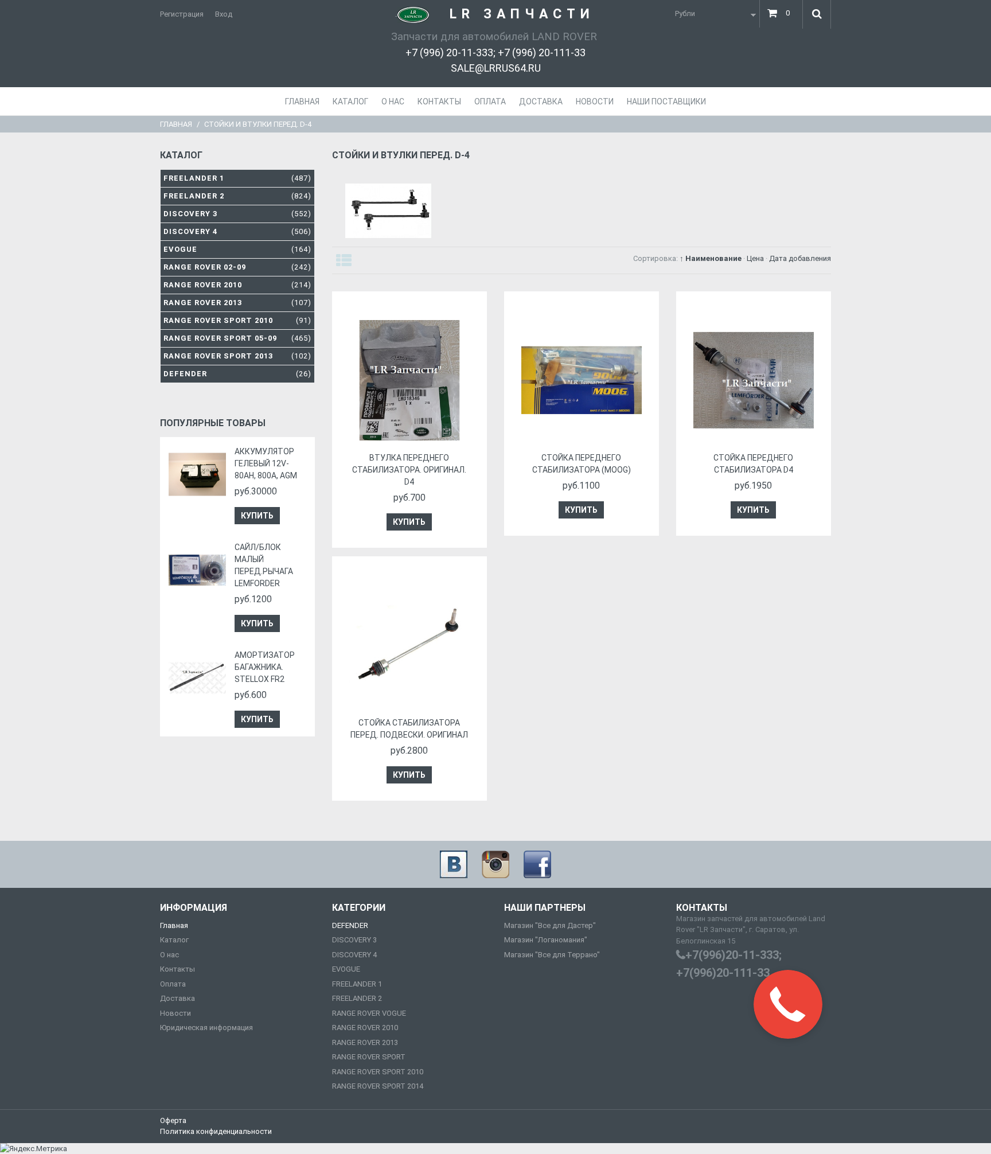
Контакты (177, 969)
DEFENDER (350, 925)
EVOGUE (346, 969)
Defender (237, 373)
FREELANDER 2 (357, 998)
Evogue (237, 249)
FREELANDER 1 (357, 984)
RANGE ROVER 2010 (365, 1027)
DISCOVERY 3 (354, 939)
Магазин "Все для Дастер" (550, 925)
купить (409, 522)
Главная (176, 124)
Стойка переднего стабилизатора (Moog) (581, 463)
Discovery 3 (237, 213)
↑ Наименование (711, 258)
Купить (257, 515)
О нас (169, 954)
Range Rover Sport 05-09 (237, 338)
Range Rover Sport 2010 (237, 320)
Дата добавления (800, 258)
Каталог (174, 939)
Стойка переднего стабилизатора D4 (753, 463)
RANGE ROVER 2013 (365, 1042)
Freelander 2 (237, 196)
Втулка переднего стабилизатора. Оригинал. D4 (409, 469)
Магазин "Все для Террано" (552, 954)
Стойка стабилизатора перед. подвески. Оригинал (409, 728)
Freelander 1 (237, 178)
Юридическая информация (206, 1027)
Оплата (173, 984)
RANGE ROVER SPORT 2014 (377, 1086)
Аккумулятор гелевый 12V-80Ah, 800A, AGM (266, 463)
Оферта (173, 1120)
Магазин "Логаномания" (545, 939)
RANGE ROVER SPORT (368, 1056)
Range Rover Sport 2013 (237, 356)
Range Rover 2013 (237, 302)
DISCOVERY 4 (354, 954)
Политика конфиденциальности (216, 1131)
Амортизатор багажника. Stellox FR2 (265, 667)
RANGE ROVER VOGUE (369, 1013)
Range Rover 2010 (237, 284)
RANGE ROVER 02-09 (237, 267)
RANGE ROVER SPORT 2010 (377, 1071)
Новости (175, 1013)
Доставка (177, 998)
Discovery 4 (237, 231)
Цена (755, 258)
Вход (223, 14)
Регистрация (182, 14)
